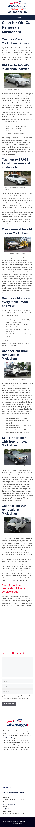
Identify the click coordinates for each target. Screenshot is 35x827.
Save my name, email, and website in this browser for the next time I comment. (18, 697)
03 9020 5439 (17, 12)
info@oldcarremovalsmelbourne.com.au (16, 809)
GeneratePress (17, 823)
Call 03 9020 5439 (9, 804)
